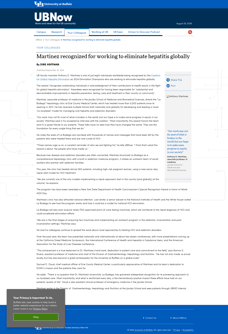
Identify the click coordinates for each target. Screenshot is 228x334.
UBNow (53, 16)
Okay (36, 317)
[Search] (190, 32)
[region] (36, 308)
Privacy (176, 330)
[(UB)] (114, 4)
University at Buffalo (143, 330)
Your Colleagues (52, 40)
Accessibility (188, 330)
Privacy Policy (40, 309)
